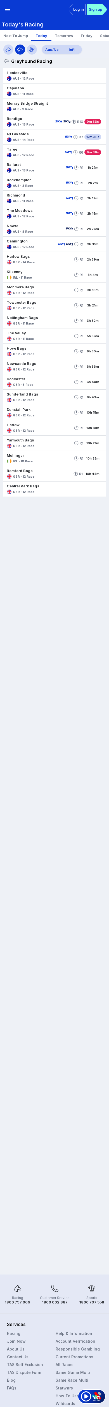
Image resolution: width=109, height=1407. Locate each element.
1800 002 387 (55, 1302)
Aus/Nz (52, 49)
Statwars (64, 1388)
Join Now (16, 1341)
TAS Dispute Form (24, 1372)
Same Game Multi (73, 1372)
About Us (16, 1349)
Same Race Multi (72, 1380)
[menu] (8, 9)
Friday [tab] (87, 35)
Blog (11, 1380)
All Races (65, 1364)
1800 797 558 (91, 1302)
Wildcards (65, 1403)
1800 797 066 (17, 1302)
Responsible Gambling (78, 1349)
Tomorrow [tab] (64, 35)
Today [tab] (41, 35)
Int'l (72, 49)
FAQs (11, 1388)
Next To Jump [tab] (15, 35)
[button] (54, 75)
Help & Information (74, 1333)
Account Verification (75, 1341)
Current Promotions (74, 1356)
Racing (13, 1333)
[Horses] (8, 50)
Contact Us (18, 1356)
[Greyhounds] (20, 50)
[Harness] (32, 50)
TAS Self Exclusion (25, 1364)
